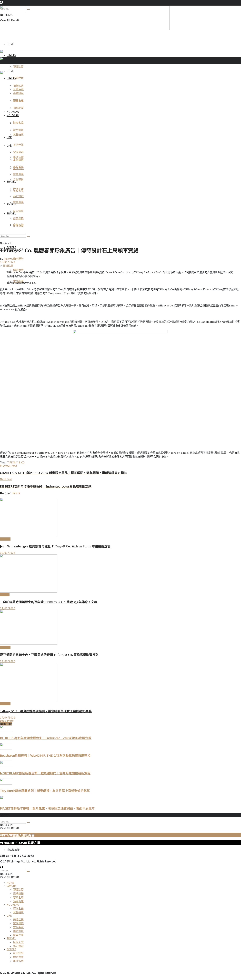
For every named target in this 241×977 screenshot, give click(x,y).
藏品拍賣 (18, 912)
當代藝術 (18, 927)
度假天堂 (18, 942)
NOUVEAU (13, 904)
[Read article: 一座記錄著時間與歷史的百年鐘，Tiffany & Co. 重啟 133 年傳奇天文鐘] (120, 573)
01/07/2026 (7, 608)
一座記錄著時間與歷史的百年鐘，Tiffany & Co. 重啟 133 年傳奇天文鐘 (48, 602)
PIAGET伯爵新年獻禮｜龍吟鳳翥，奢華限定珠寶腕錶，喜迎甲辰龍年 (47, 808)
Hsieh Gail (10, 258)
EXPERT (11, 949)
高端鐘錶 (18, 893)
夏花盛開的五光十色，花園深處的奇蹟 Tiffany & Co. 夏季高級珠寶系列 (49, 655)
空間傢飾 (18, 923)
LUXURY (5, 594)
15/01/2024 (7, 262)
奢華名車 (18, 897)
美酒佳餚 (18, 919)
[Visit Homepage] (85, 29)
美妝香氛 (18, 931)
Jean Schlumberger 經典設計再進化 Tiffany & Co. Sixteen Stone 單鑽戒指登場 (55, 546)
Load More (7, 720)
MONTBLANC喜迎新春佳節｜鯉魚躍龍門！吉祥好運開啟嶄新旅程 (45, 773)
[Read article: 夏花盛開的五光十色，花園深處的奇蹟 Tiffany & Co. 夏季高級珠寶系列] (120, 627)
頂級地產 (18, 901)
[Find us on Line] (1, 2)
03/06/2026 (7, 661)
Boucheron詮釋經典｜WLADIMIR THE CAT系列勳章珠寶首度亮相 (45, 755)
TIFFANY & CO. (16, 462)
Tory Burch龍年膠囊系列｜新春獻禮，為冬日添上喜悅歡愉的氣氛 (45, 791)
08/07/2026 (7, 552)
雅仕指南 (18, 961)
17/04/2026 (7, 717)
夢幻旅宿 (18, 946)
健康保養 (18, 957)
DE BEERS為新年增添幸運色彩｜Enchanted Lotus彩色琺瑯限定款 (45, 738)
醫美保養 (18, 935)
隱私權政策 (13, 849)
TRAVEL (11, 938)
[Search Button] (28, 822)
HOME (10, 44)
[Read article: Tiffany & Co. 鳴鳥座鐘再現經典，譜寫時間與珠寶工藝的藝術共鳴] (120, 682)
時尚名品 (18, 908)
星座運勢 (18, 258)
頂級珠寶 (8, 265)
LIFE (9, 915)
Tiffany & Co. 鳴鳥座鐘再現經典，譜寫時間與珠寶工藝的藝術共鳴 (46, 711)
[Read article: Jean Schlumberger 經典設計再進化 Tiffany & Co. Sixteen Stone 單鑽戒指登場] (120, 517)
